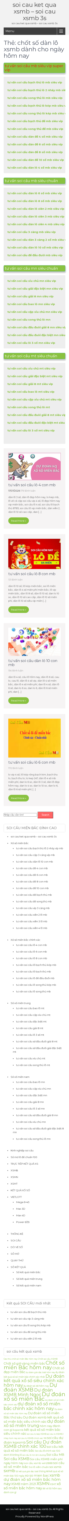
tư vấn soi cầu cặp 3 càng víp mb (35, 854)
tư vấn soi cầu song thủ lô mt (33, 1065)
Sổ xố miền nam (20, 1076)
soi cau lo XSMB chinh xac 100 (32, 1438)
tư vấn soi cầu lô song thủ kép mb (36, 984)
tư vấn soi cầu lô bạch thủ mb (33, 971)
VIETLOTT (16, 1196)
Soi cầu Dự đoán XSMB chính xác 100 (32, 1444)
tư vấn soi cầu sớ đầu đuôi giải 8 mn (37, 1115)
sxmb (9, 1470)
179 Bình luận (28, 490)
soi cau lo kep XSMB (36, 1434)
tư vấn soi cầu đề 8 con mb (32, 881)
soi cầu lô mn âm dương (34, 1455)
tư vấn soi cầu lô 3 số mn (30, 1108)
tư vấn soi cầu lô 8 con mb (31, 574)
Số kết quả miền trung (29, 1278)
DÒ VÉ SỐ (17, 1247)
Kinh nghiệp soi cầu (22, 1150)
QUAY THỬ (17, 1260)
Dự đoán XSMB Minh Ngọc (28, 1392)
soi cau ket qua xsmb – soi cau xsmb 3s (34, 11)
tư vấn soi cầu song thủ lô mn (33, 1138)
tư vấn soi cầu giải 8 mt (29, 1028)
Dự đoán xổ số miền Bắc (34, 1396)
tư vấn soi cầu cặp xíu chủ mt (33, 1014)
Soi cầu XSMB (16, 1458)
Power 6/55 (22, 1222)
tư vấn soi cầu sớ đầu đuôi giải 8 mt (36, 1041)
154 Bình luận (15, 670)
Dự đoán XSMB (30, 1387)
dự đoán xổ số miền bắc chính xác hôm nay (32, 1406)
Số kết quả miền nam (28, 1285)
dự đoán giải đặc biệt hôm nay (40, 1372)
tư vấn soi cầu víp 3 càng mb (33, 908)
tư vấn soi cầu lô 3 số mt (30, 1034)
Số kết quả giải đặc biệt (27, 1471)
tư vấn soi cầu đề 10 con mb (32, 888)
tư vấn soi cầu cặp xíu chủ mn (33, 1088)
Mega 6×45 (22, 1202)
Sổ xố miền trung (21, 1003)
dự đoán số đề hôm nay (36, 1386)
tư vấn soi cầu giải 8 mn (30, 1101)
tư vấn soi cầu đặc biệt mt (31, 1021)
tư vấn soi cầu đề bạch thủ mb (34, 894)
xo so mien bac (37, 1475)
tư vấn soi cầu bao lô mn (30, 1082)
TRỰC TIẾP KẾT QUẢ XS (24, 1163)
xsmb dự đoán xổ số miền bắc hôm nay (32, 1479)
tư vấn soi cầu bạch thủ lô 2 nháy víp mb (39, 848)
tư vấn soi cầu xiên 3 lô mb (31, 921)
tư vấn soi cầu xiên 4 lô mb (31, 928)
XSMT (14, 1183)
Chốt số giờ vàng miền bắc (24, 1363)
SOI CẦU (16, 1240)
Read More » (18, 520)
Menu (10, 31)
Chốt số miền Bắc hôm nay (34, 1365)
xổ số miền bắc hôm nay (32, 1486)
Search (45, 814)
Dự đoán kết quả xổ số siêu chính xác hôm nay (34, 1380)
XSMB (14, 1170)
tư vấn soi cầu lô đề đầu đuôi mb (35, 978)
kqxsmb (18, 1429)
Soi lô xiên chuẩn (39, 1466)
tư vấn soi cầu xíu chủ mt (30, 1058)
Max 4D (20, 1215)
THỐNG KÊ (17, 1233)
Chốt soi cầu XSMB (48, 1359)
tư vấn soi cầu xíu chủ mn (31, 1121)
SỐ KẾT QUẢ (18, 1267)
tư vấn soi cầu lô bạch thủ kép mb (36, 964)
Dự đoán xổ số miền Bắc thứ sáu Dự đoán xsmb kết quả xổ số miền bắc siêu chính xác (34, 1417)
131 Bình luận (15, 579)
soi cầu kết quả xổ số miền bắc (33, 1448)
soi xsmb (55, 1467)
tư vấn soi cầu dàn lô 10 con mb (32, 662)
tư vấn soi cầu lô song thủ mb (33, 991)
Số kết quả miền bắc (28, 1272)
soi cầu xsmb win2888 (38, 1463)
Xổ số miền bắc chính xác (25, 939)
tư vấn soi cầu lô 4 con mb (32, 485)
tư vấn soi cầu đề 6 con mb (32, 874)
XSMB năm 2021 (23, 1484)
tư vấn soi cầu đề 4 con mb (32, 868)
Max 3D (20, 1208)
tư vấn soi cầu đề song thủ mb (34, 901)
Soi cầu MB (55, 1454)
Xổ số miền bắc (20, 843)
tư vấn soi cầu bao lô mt (30, 1008)
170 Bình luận (15, 768)
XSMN (14, 1177)
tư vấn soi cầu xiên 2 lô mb (31, 914)
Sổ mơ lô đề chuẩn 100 (24, 1157)
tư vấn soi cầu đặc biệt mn (31, 1095)
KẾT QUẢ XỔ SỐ (20, 1190)
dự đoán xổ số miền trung (34, 1423)
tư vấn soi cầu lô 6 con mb (31, 762)
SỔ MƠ (15, 1253)
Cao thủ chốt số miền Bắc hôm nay (20, 1359)
